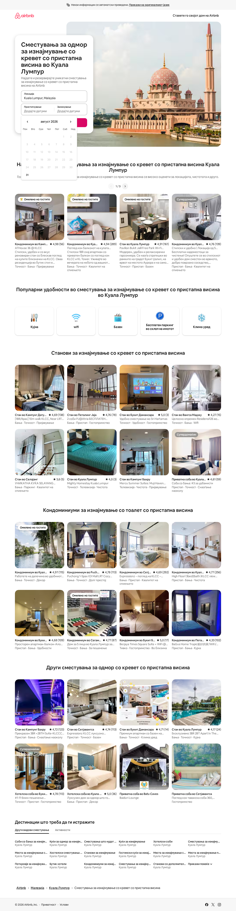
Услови (64, 904)
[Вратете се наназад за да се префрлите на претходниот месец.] (27, 122)
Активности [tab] (62, 830)
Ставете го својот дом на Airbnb (196, 16)
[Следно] (125, 186)
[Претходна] (111, 186)
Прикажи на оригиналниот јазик (149, 5)
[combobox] (54, 98)
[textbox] (37, 111)
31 (27, 175)
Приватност (48, 904)
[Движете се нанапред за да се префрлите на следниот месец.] (70, 122)
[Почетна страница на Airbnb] (24, 15)
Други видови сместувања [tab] (32, 830)
